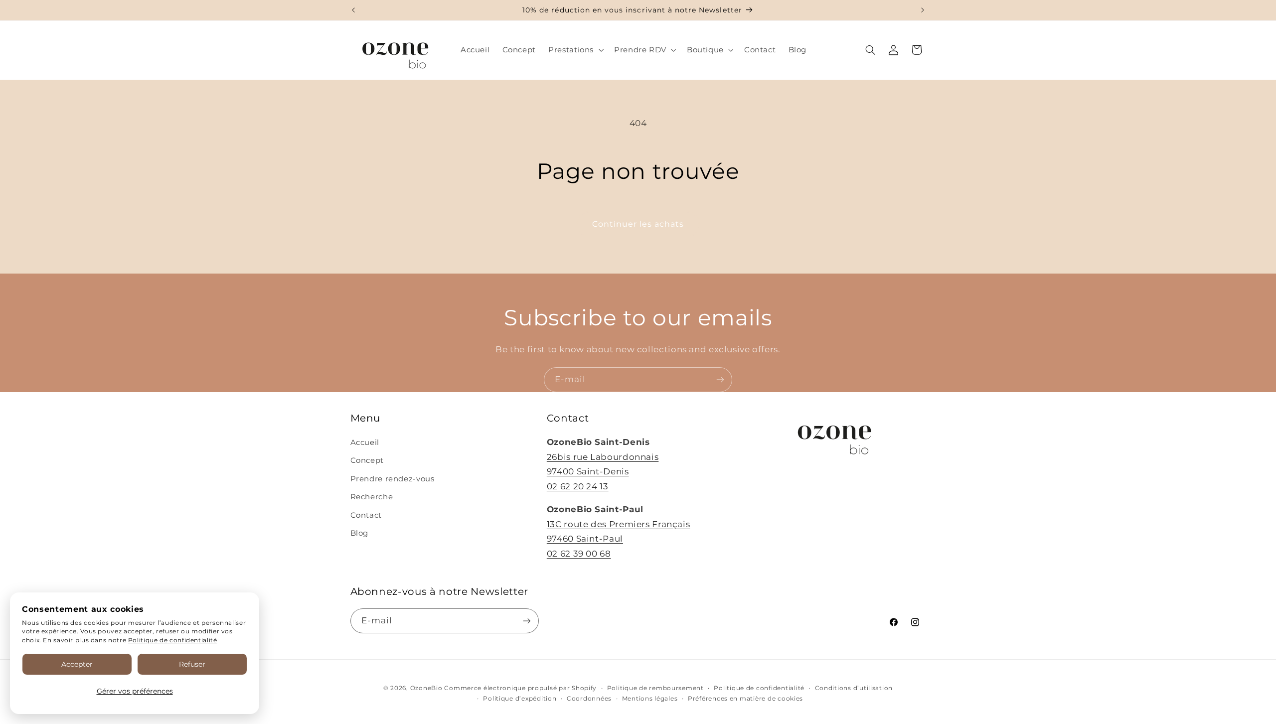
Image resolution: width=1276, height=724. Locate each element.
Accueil (364, 442)
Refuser (192, 664)
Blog (359, 533)
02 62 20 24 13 (578, 486)
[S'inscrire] (720, 379)
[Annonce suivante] (923, 10)
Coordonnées (589, 698)
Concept (367, 460)
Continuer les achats (638, 224)
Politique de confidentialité (172, 640)
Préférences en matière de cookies (745, 698)
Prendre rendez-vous (392, 478)
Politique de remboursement (655, 688)
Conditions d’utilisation (854, 688)
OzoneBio (426, 688)
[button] (575, 50)
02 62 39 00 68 (579, 554)
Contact (366, 515)
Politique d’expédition (519, 698)
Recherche (371, 496)
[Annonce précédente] (353, 10)
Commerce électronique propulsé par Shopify (520, 688)
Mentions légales (650, 698)
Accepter (77, 664)
